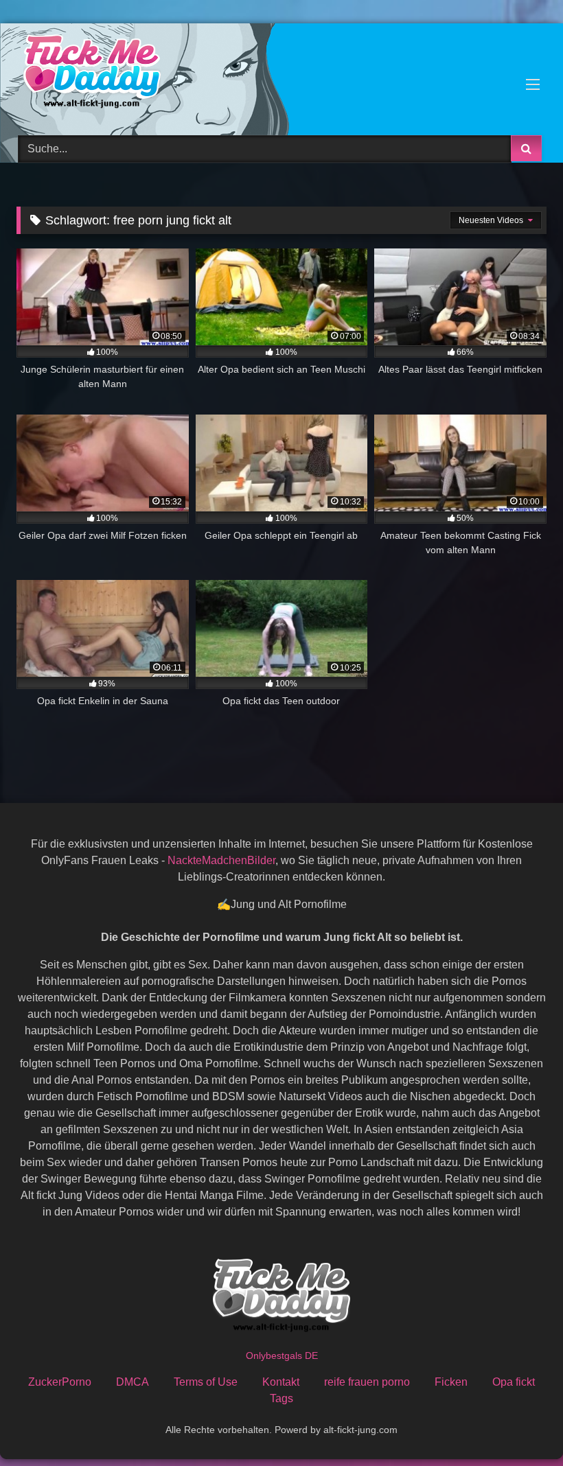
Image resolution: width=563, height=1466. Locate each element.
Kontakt (280, 1382)
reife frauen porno (367, 1382)
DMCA (132, 1382)
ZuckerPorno (59, 1382)
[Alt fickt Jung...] (281, 74)
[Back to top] (520, 1425)
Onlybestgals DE (282, 1355)
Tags (281, 1398)
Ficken (451, 1382)
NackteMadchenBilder (221, 860)
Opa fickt (513, 1382)
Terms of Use (206, 1382)
